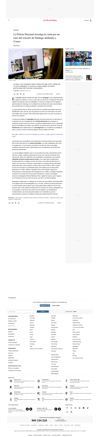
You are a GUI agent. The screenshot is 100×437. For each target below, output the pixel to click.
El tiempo (53, 351)
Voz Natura (61, 425)
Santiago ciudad (17, 199)
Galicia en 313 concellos (36, 348)
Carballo (32, 327)
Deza (31, 329)
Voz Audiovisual (41, 425)
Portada (53, 318)
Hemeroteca (11, 323)
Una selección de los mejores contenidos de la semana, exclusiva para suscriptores (80, 381)
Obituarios (54, 346)
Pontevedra (33, 341)
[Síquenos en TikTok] (87, 408)
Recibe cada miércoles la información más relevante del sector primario (52, 387)
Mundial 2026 (54, 354)
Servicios (10, 353)
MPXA (72, 425)
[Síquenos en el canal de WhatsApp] (67, 412)
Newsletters (11, 334)
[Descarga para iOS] (27, 409)
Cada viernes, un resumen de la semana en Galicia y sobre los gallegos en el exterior (24, 393)
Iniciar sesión (56, 305)
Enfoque (75, 336)
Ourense (32, 339)
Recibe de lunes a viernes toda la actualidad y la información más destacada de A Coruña (52, 393)
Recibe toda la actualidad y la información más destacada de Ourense (80, 399)
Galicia (53, 320)
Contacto (10, 362)
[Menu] (9, 20)
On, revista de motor (78, 358)
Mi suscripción (12, 318)
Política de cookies (47, 435)
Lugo (31, 336)
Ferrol (31, 332)
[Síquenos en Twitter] (71, 408)
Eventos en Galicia (13, 360)
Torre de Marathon (56, 357)
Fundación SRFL (34, 425)
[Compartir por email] (17, 94)
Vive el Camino (77, 339)
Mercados (75, 348)
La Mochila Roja (77, 341)
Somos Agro (54, 341)
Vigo (31, 346)
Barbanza (32, 325)
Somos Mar (54, 344)
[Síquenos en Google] (71, 412)
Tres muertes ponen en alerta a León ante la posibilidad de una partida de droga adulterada (74, 77)
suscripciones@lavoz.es (60, 420)
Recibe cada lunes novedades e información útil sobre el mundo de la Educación (24, 387)
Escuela (75, 355)
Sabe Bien (75, 320)
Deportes (53, 332)
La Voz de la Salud (77, 318)
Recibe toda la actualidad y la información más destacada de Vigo (52, 399)
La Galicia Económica (57, 348)
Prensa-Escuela (67, 425)
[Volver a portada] (50, 20)
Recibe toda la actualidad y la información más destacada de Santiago (25, 399)
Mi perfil (10, 331)
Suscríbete (11, 325)
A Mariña (32, 320)
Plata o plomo (76, 332)
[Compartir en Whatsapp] (14, 94)
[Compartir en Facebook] (20, 94)
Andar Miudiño (55, 366)
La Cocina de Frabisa (78, 327)
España (53, 325)
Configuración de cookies (67, 435)
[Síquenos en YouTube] (83, 408)
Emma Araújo (16, 45)
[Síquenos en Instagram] (75, 408)
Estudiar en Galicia (78, 325)
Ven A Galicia (76, 334)
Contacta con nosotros (14, 344)
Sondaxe (51, 425)
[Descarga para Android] (30, 409)
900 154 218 (39, 420)
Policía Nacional (18, 197)
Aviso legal (30, 435)
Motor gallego (54, 373)
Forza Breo (54, 368)
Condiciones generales (56, 435)
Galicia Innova (76, 344)
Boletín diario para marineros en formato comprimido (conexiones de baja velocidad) (79, 387)
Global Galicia (76, 322)
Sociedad (53, 334)
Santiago (32, 344)
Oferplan (10, 355)
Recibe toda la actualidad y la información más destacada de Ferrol (80, 393)
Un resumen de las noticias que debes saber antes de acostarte (51, 381)
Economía (53, 322)
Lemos (31, 334)
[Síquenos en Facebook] (67, 408)
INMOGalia (11, 357)
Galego (74, 311)
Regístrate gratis (45, 305)
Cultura (53, 336)
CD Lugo (53, 364)
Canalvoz (56, 425)
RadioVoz (46, 425)
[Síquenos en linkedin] (79, 408)
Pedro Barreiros (69, 72)
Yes (74, 353)
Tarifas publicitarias (13, 350)
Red (74, 329)
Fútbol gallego (55, 371)
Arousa (32, 322)
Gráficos (53, 339)
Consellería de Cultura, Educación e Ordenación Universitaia (36, 197)
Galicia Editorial (77, 425)
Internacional (54, 327)
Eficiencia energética (13, 368)
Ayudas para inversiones (14, 370)
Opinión (53, 329)
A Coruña (32, 318)
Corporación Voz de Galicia (25, 425)
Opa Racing (54, 361)
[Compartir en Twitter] (23, 94)
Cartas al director (12, 342)
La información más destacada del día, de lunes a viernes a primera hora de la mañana (24, 381)
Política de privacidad (38, 435)
